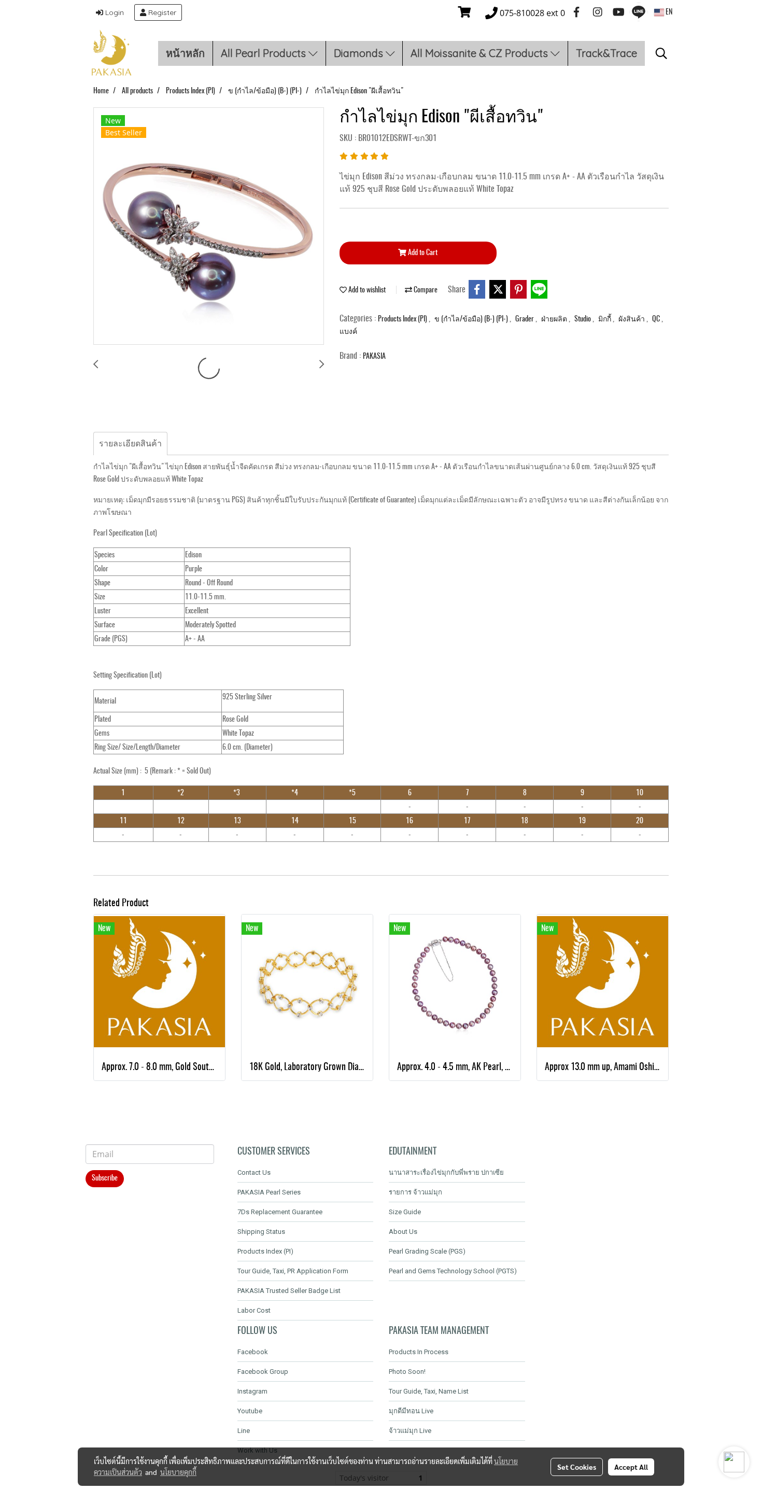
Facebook (252, 1352)
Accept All (631, 1466)
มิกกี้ (605, 319)
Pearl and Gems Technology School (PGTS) (453, 1271)
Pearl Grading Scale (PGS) (427, 1251)
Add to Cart (422, 253)
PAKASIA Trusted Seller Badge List (289, 1291)
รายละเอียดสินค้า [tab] (130, 444)
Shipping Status (261, 1231)
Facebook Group (262, 1371)
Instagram (252, 1391)
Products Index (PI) (403, 319)
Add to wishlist (366, 290)
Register (161, 12)
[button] (661, 53)
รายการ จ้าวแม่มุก (415, 1192)
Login (113, 12)
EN (668, 12)
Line (243, 1431)
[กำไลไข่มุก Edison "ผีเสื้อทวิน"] (208, 226)
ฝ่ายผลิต (555, 319)
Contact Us (254, 1172)
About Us (403, 1231)
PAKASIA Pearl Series (269, 1192)
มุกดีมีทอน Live (411, 1411)
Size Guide (405, 1212)
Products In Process (418, 1352)
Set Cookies (576, 1466)
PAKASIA (374, 356)
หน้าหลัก (185, 53)
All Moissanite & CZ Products (481, 53)
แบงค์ (348, 331)
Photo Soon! (407, 1371)
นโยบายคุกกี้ (178, 1472)
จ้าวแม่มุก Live (410, 1431)
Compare (425, 290)
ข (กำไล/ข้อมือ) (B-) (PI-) (472, 319)
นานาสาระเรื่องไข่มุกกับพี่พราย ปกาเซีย (446, 1172)
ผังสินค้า (632, 319)
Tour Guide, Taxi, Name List (429, 1391)
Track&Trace (606, 53)
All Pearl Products (264, 53)
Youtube (249, 1411)
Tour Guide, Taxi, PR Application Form (292, 1271)
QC (656, 319)
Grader (525, 319)
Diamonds (360, 53)
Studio (583, 319)
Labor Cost (254, 1310)
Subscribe (105, 1178)
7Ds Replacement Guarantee (279, 1212)
